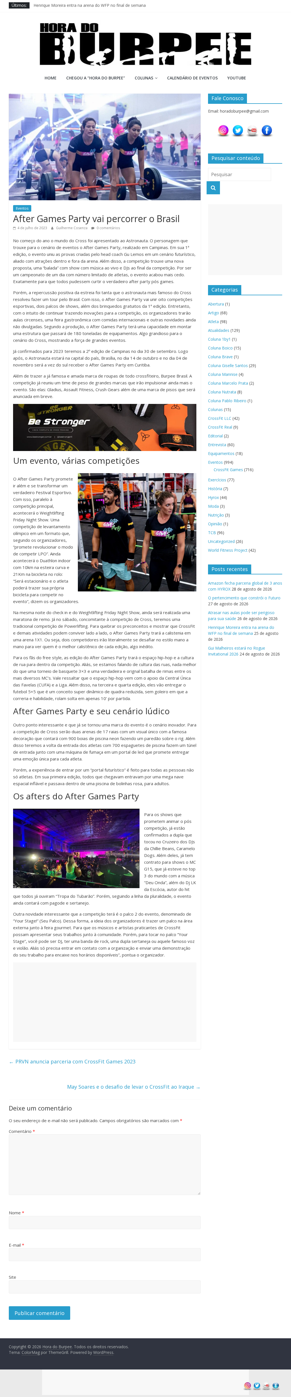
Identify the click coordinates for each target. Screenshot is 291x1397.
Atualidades (218, 330)
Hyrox (213, 497)
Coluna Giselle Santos (228, 365)
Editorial (215, 436)
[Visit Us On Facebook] (266, 127)
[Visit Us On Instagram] (223, 127)
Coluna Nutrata (222, 392)
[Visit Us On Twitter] (237, 127)
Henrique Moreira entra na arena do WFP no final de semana (90, 5)
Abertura (216, 304)
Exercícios (217, 479)
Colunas (144, 78)
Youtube (236, 78)
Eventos (22, 208)
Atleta (213, 321)
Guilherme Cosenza (72, 228)
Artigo (213, 312)
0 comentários (108, 228)
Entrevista (217, 444)
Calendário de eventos (192, 78)
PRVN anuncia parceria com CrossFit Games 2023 (72, 1061)
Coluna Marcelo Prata (228, 383)
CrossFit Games (228, 469)
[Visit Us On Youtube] (252, 127)
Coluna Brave (220, 356)
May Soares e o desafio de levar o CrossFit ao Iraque (134, 1086)
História (215, 488)
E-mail (16, 1245)
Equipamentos (221, 453)
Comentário (22, 1131)
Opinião (215, 523)
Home (51, 78)
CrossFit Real (220, 427)
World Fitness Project (228, 550)
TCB (212, 532)
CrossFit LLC (219, 418)
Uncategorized (221, 541)
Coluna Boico (220, 348)
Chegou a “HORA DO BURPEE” (95, 78)
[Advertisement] (104, 1002)
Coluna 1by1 (219, 339)
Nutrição (216, 515)
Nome (16, 1212)
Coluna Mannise (223, 374)
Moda (213, 506)
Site (12, 1277)
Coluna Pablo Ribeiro (227, 400)
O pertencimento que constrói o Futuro (244, 597)
